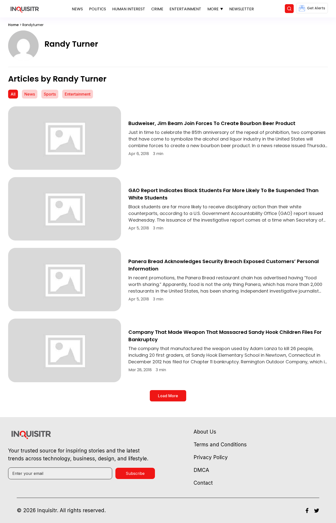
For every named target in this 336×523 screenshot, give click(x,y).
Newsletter (241, 9)
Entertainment (185, 9)
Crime (157, 9)
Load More (168, 395)
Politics (97, 9)
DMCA (201, 470)
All (13, 94)
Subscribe (135, 473)
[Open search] (289, 8)
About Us (205, 432)
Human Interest (128, 9)
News (77, 9)
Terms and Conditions (220, 444)
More (213, 9)
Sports (50, 94)
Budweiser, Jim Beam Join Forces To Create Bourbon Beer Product (211, 123)
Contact (203, 483)
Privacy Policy (211, 457)
